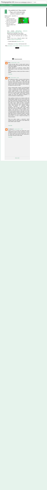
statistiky (20, 45)
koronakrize (10, 45)
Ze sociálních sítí (26, 45)
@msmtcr (25, 31)
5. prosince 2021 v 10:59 (15, 62)
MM (9, 77)
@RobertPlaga (18, 31)
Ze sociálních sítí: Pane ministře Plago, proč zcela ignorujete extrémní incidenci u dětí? (17, 12)
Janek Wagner (16, 43)
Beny (9, 62)
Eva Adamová (10, 129)
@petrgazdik (9, 32)
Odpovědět (10, 74)
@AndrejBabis (15, 32)
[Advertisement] (36, 29)
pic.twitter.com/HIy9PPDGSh (15, 39)
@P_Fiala (20, 32)
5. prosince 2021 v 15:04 (18, 129)
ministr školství (16, 45)
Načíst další (17, 158)
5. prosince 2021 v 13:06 (14, 77)
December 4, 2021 (20, 41)
